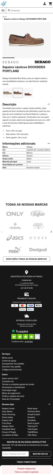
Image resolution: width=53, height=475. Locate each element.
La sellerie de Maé (10, 435)
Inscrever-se (40, 453)
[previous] (1, 232)
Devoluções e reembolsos (13, 387)
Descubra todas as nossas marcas (26, 259)
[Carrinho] (51, 4)
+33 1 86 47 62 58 (26, 288)
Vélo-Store (32, 435)
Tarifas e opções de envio (13, 396)
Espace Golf (7, 420)
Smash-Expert (33, 414)
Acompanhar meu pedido (13, 363)
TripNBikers (32, 432)
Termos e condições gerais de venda (18, 384)
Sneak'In (31, 417)
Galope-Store (8, 426)
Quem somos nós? (10, 378)
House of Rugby (9, 432)
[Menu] (3, 10)
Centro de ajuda (9, 360)
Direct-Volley (7, 417)
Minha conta (7, 357)
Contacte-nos (26, 280)
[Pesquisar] (9, 10)
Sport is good (33, 423)
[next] (51, 232)
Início (4, 16)
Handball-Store (8, 429)
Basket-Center (8, 408)
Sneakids (31, 420)
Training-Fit (32, 426)
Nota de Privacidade (11, 399)
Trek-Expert (32, 429)
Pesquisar (15, 10)
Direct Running (8, 414)
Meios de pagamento (11, 393)
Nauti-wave (32, 408)
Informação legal (9, 390)
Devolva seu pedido (26, 326)
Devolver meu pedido (11, 366)
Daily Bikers (7, 411)
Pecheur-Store (33, 411)
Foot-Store (6, 423)
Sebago (10, 62)
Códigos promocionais (12, 369)
